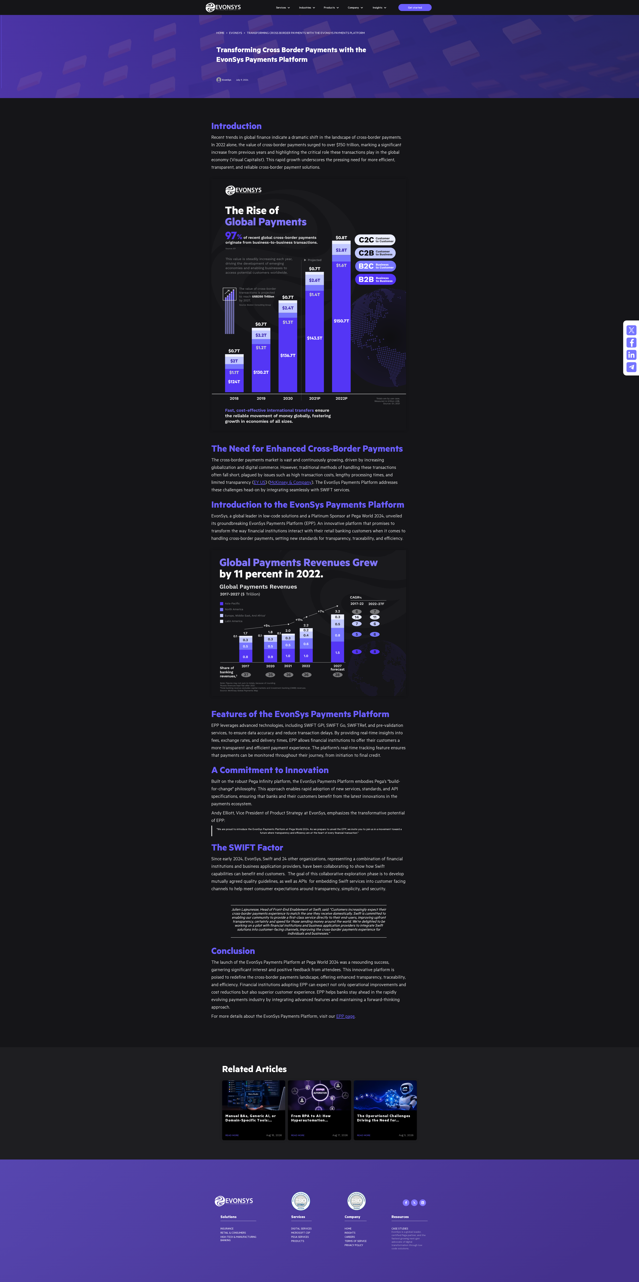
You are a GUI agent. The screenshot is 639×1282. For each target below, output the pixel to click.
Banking (225, 1240)
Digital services (301, 1228)
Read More (232, 1135)
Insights (350, 1232)
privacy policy (354, 1245)
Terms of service (356, 1241)
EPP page (345, 1016)
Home (348, 1228)
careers (350, 1236)
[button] (283, 7)
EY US (259, 482)
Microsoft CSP (300, 1232)
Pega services (300, 1236)
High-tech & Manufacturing (238, 1236)
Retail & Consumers (233, 1232)
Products (297, 1241)
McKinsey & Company (291, 482)
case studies (400, 1228)
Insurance (226, 1228)
